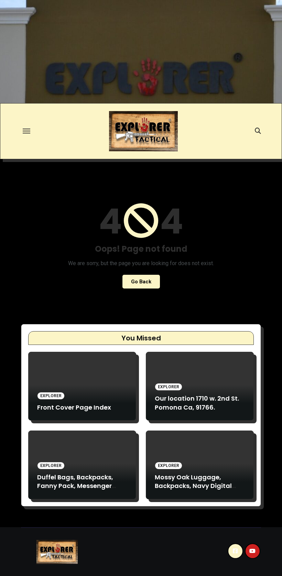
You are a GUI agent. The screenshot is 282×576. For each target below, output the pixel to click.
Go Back (141, 282)
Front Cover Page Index (74, 407)
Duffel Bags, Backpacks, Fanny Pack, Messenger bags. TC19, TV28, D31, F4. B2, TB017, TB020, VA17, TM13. (81, 490)
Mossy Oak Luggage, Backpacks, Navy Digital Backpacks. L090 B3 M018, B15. (195, 490)
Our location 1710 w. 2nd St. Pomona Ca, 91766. (197, 402)
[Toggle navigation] (26, 131)
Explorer (51, 395)
